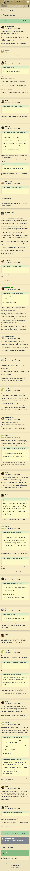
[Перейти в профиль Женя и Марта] (2, 63)
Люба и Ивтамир (8, 14)
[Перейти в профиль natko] (2, 473)
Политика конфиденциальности (19, 863)
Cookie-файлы (15, 865)
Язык (3, 863)
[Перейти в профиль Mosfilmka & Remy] (2, 359)
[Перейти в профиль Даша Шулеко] (2, 337)
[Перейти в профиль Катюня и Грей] (2, 418)
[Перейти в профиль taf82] (2, 101)
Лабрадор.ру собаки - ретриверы (14, 2)
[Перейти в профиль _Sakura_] (2, 261)
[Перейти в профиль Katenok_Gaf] (2, 288)
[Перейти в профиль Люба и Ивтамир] (2, 27)
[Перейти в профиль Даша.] (2, 51)
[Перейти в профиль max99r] (2, 389)
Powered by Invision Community (15, 868)
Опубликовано (12, 28)
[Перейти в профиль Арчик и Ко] (2, 182)
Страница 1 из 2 (15, 20)
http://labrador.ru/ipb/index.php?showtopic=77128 (12, 424)
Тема (7, 863)
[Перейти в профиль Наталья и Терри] (2, 609)
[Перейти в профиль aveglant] (2, 127)
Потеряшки (12, 15)
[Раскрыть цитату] (3, 67)
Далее (24, 20)
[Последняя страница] (28, 21)
